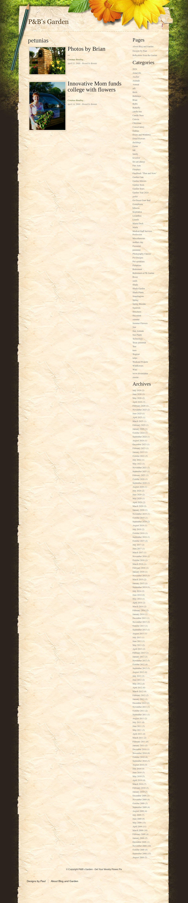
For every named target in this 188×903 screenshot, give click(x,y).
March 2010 (138, 783)
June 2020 (137, 494)
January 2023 (138, 451)
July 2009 (137, 814)
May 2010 (137, 776)
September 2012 (140, 668)
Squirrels (136, 307)
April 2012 (137, 687)
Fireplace (136, 169)
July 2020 (137, 490)
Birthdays (137, 95)
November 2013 (140, 621)
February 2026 (139, 405)
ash (134, 88)
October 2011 (138, 710)
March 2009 (138, 830)
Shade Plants (138, 292)
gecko (135, 196)
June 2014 (137, 594)
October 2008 (138, 849)
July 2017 (137, 544)
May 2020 (137, 498)
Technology (138, 338)
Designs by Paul (140, 50)
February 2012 (139, 695)
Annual (136, 84)
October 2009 (138, 803)
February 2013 (139, 652)
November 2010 (140, 753)
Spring (135, 299)
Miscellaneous (139, 238)
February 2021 (139, 475)
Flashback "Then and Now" (145, 173)
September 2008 (140, 853)
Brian (135, 99)
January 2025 (138, 428)
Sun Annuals (138, 330)
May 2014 (137, 598)
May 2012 (137, 683)
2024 (135, 68)
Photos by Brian (86, 48)
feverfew (136, 157)
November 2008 (140, 845)
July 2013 (137, 637)
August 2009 (138, 810)
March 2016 (138, 563)
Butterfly (136, 107)
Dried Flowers (139, 138)
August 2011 (138, 718)
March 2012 (138, 691)
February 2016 (139, 567)
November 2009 (140, 799)
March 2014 (138, 606)
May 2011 (137, 729)
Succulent (137, 315)
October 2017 (138, 540)
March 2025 (138, 421)
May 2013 (137, 644)
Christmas (137, 122)
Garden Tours (138, 188)
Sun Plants (137, 334)
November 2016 (140, 556)
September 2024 (140, 436)
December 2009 (139, 795)
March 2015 (138, 579)
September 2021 (140, 471)
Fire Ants (137, 165)
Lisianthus (137, 215)
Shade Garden (139, 288)
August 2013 (138, 633)
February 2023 (139, 448)
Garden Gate (138, 177)
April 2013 (137, 648)
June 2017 (137, 548)
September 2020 (140, 482)
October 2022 (138, 455)
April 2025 (137, 417)
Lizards (136, 219)
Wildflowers (138, 365)
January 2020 (138, 509)
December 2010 (139, 749)
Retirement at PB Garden (143, 272)
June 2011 (137, 726)
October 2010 (138, 756)
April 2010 (137, 780)
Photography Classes (142, 253)
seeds (135, 280)
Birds (135, 92)
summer (136, 319)
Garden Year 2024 (141, 192)
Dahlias (136, 130)
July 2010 (137, 768)
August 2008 (138, 857)
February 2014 (139, 610)
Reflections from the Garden (145, 55)
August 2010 (138, 764)
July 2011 (137, 722)
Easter (135, 146)
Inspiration (137, 211)
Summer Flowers (140, 323)
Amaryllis (137, 72)
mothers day (138, 242)
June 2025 (137, 413)
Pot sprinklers (139, 261)
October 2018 (138, 533)
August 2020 (138, 486)
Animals (136, 80)
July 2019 (137, 529)
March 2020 (138, 506)
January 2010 (138, 791)
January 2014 (138, 614)
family (135, 153)
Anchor (136, 76)
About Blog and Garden (143, 46)
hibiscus (136, 207)
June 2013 (137, 641)
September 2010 (140, 760)
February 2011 (139, 741)
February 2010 (139, 787)
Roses (135, 276)
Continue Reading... (76, 59)
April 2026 (137, 401)
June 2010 (137, 772)
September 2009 (140, 807)
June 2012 (137, 679)
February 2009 (139, 834)
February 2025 (139, 424)
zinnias (136, 377)
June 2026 (137, 394)
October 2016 (138, 560)
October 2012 (138, 664)
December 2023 (139, 444)
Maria (135, 227)
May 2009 (137, 822)
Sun (134, 327)
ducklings (137, 142)
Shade (135, 284)
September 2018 (140, 536)
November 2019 (140, 513)
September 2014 (140, 587)
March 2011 (138, 737)
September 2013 (140, 629)
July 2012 (137, 675)
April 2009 (137, 826)
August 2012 (138, 671)
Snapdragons (138, 296)
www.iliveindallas (140, 373)
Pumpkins (137, 265)
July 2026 (137, 390)
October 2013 (138, 625)
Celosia (136, 119)
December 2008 (139, 841)
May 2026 (137, 397)
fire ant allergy (139, 161)
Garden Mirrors (139, 180)
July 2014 (137, 590)
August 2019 (138, 525)
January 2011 (138, 745)
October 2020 (138, 479)
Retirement (137, 269)
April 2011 (137, 733)
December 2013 (139, 617)
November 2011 (140, 706)
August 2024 (138, 440)
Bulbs (135, 103)
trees (135, 350)
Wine (135, 369)
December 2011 (139, 702)
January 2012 (138, 699)
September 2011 (140, 714)
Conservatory (138, 126)
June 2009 (137, 818)
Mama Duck (138, 223)
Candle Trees (138, 115)
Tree (134, 346)
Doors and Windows (142, 134)
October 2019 (138, 517)
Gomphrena (138, 204)
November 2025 (140, 409)
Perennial (137, 245)
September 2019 (140, 521)
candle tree (137, 111)
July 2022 (137, 459)
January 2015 (138, 583)
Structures (137, 311)
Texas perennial (139, 342)
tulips (135, 357)
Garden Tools (138, 184)
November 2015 (140, 575)
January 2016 (138, 571)
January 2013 (138, 656)
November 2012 (140, 660)
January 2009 (138, 837)
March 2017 (138, 552)
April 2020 (137, 502)
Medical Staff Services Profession (142, 233)
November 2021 (140, 467)
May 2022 (137, 463)
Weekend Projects (140, 361)
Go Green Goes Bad (141, 200)
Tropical (136, 354)
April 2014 (137, 602)
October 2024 (138, 432)
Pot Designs (138, 257)
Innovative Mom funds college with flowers (94, 86)
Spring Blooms (139, 303)
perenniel (136, 249)
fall (134, 150)
